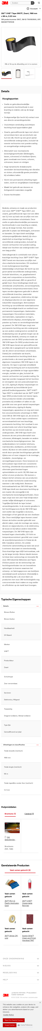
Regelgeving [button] (10, 973)
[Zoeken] (32, 3)
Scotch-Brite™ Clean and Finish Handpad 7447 (29, 938)
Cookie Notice (8, 1015)
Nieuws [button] (7, 966)
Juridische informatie (18, 993)
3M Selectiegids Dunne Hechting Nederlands (11, 839)
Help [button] (5, 980)
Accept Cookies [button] (9, 1025)
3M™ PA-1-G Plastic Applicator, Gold (12, 903)
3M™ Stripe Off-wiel (11, 937)
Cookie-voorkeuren (17, 994)
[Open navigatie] (39, 3)
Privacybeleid (31, 993)
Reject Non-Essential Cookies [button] (14, 1020)
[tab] (10, 814)
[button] (25, 1025)
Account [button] (34, 9)
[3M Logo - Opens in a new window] (5, 3)
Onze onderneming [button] (13, 959)
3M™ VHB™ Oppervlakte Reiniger (27, 903)
